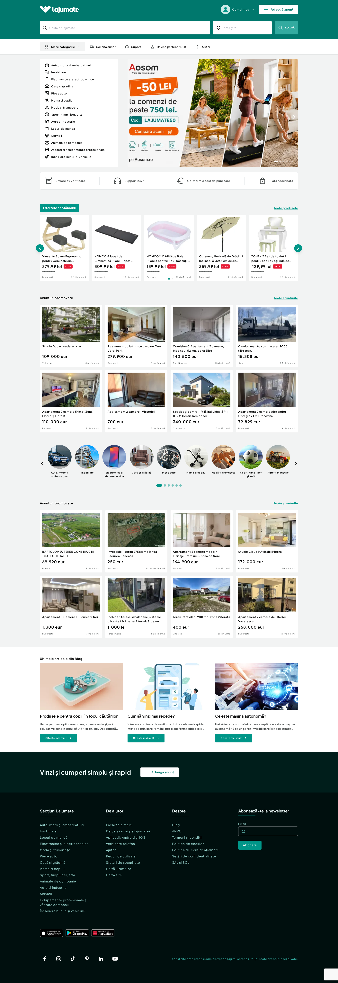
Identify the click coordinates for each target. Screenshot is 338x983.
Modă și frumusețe (55, 850)
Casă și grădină (52, 862)
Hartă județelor (118, 869)
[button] (276, 161)
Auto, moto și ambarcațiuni (62, 825)
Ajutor (111, 850)
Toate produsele (286, 208)
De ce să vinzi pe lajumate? (128, 831)
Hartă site (114, 875)
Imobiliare (48, 831)
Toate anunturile (286, 298)
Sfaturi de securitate (123, 862)
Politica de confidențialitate (195, 850)
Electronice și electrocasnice (64, 844)
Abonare (250, 845)
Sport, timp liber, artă (57, 875)
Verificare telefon (120, 844)
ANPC (177, 831)
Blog (176, 825)
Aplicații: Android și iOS (125, 837)
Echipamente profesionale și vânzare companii (64, 902)
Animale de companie (58, 881)
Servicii (46, 894)
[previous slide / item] (131, 113)
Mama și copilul (53, 869)
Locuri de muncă (53, 837)
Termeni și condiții (187, 837)
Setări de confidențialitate (194, 856)
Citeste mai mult (56, 738)
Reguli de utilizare (121, 856)
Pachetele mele (119, 825)
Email (242, 824)
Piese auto (48, 856)
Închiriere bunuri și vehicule (62, 911)
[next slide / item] (294, 113)
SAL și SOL (181, 862)
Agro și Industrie (53, 887)
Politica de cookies (188, 844)
